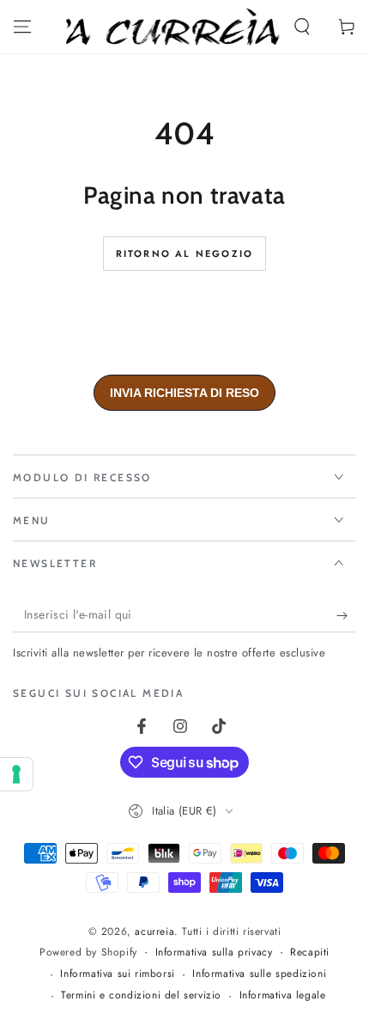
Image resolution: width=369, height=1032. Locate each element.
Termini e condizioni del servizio (141, 995)
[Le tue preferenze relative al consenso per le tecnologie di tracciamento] (16, 774)
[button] (302, 26)
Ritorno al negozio (185, 253)
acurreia (154, 931)
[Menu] (22, 26)
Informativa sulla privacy (214, 952)
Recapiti (310, 952)
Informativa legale (282, 995)
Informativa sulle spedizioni (259, 974)
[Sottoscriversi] (346, 615)
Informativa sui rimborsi (117, 974)
